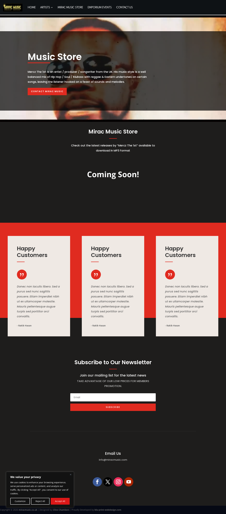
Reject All (40, 501)
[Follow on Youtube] (128, 481)
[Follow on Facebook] (97, 481)
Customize (20, 501)
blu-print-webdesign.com (108, 509)
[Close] (70, 474)
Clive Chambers (61, 509)
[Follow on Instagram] (118, 481)
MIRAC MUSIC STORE (70, 7)
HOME (32, 7)
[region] (40, 490)
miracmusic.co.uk (28, 509)
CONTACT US (124, 7)
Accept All (60, 501)
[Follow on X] (107, 481)
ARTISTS (45, 7)
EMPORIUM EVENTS (100, 7)
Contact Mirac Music (47, 91)
